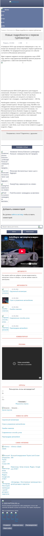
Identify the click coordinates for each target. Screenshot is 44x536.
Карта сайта (7, 528)
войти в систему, (17, 214)
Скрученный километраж (18, 291)
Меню (7, 10)
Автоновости (11, 30)
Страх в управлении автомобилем (21, 300)
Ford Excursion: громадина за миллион (24, 193)
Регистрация (30, 231)
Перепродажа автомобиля (19, 328)
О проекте (7, 525)
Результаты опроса (22, 404)
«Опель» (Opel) (16, 446)
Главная (3, 30)
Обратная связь (18, 525)
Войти (14, 231)
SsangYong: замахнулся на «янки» (23, 184)
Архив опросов (7, 410)
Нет (3, 399)
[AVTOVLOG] (14, 2)
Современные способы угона (19, 318)
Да (3, 393)
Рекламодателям (31, 525)
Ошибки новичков (15, 309)
